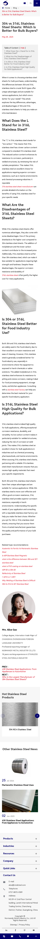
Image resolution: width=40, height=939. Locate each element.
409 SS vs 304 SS (8, 570)
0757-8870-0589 (15, 892)
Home (7, 8)
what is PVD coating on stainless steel (17, 566)
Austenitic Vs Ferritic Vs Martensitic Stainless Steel (20, 550)
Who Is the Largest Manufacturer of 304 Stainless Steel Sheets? (18, 678)
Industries (8, 846)
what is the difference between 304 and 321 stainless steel (19, 561)
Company (8, 861)
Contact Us (9, 875)
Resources (8, 853)
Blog (15, 8)
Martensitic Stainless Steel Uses (18, 785)
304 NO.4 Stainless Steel (20, 729)
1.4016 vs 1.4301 (8, 577)
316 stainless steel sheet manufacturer (17, 187)
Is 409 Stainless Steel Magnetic (14, 556)
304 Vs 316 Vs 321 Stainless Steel (15, 584)
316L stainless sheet (10, 275)
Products (8, 838)
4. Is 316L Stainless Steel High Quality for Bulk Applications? (19, 68)
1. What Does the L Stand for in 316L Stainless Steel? (19, 52)
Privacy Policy (24, 925)
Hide (22, 48)
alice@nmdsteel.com (17, 885)
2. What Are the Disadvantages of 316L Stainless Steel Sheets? (18, 57)
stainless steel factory (16, 390)
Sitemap (13, 925)
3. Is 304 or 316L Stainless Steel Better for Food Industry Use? (17, 63)
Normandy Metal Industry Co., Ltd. (19, 918)
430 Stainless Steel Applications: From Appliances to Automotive (19, 670)
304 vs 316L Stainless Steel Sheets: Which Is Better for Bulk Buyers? (19, 13)
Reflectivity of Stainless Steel (13, 573)
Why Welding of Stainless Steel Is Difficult (18, 580)
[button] (37, 716)
